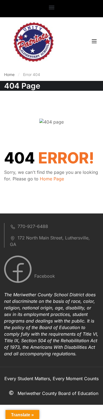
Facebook (44, 276)
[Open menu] (95, 42)
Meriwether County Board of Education (58, 393)
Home (9, 74)
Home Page (52, 178)
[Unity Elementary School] (33, 41)
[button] (51, 7)
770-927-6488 (33, 226)
